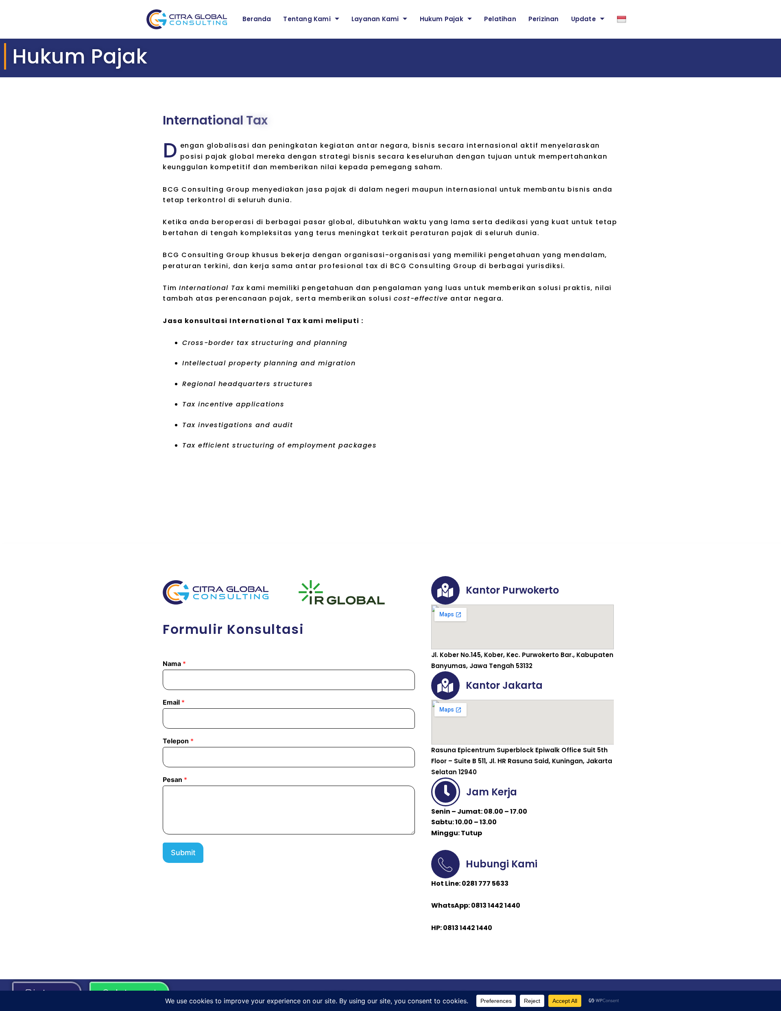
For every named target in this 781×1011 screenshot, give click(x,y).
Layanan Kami (375, 19)
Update (583, 19)
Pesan (175, 779)
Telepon (178, 741)
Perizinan (543, 19)
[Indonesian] (623, 19)
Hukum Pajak (441, 19)
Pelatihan (500, 19)
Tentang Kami (306, 19)
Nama (174, 663)
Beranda (256, 19)
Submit (183, 852)
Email (174, 702)
